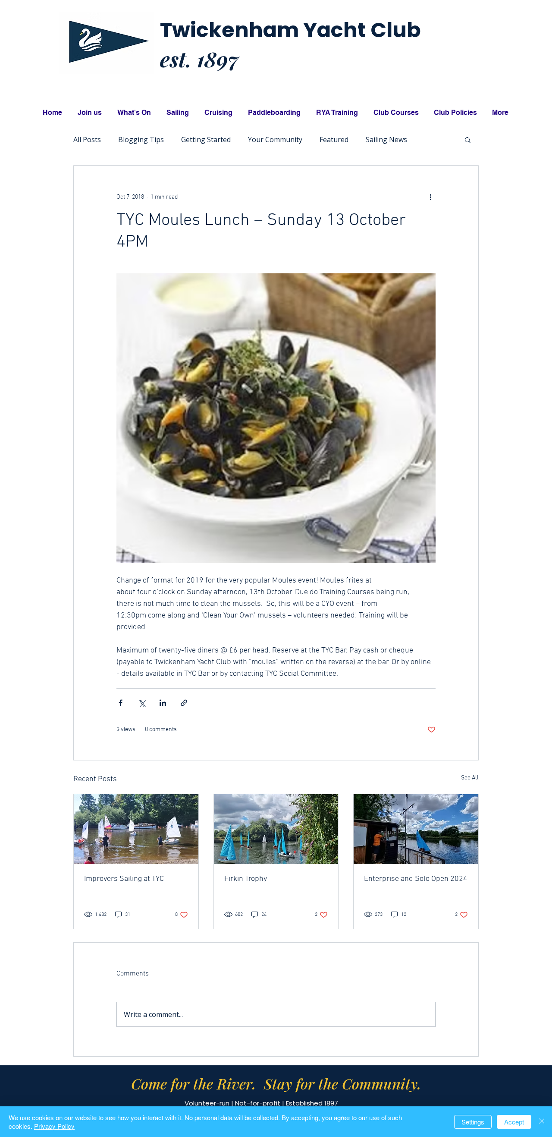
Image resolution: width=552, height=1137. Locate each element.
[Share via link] (184, 703)
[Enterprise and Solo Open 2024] (416, 829)
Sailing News (386, 139)
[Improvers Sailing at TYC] (136, 829)
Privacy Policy (54, 1126)
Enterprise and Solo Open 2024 (415, 879)
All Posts (87, 139)
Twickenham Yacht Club (290, 30)
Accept (514, 1121)
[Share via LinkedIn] (163, 703)
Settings (472, 1121)
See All (470, 778)
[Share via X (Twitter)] (142, 703)
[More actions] (430, 197)
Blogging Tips (141, 139)
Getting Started (206, 139)
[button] (468, 139)
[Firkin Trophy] (276, 829)
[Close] (541, 1121)
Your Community (275, 139)
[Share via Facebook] (120, 703)
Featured (334, 139)
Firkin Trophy (245, 879)
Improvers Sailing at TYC (124, 879)
